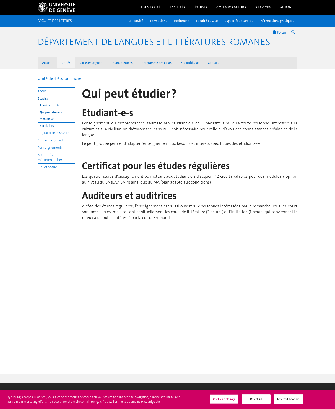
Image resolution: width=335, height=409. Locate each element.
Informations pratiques (277, 20)
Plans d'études (123, 63)
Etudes (43, 98)
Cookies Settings (224, 399)
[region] (167, 399)
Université (151, 7)
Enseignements (50, 105)
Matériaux (47, 119)
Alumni (286, 7)
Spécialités (47, 126)
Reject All (256, 399)
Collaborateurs (231, 7)
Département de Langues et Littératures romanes (154, 42)
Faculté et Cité (207, 20)
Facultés (178, 7)
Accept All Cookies (289, 399)
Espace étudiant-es (239, 20)
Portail (281, 32)
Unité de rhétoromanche (59, 78)
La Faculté (136, 20)
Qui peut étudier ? (51, 112)
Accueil (47, 63)
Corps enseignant (91, 63)
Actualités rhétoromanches (50, 157)
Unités (65, 63)
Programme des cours (157, 63)
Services (263, 7)
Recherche (181, 20)
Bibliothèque (190, 63)
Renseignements (50, 147)
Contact (213, 63)
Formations (158, 20)
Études (201, 7)
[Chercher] (293, 32)
